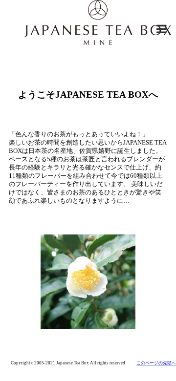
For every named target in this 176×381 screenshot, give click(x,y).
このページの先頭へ (156, 362)
